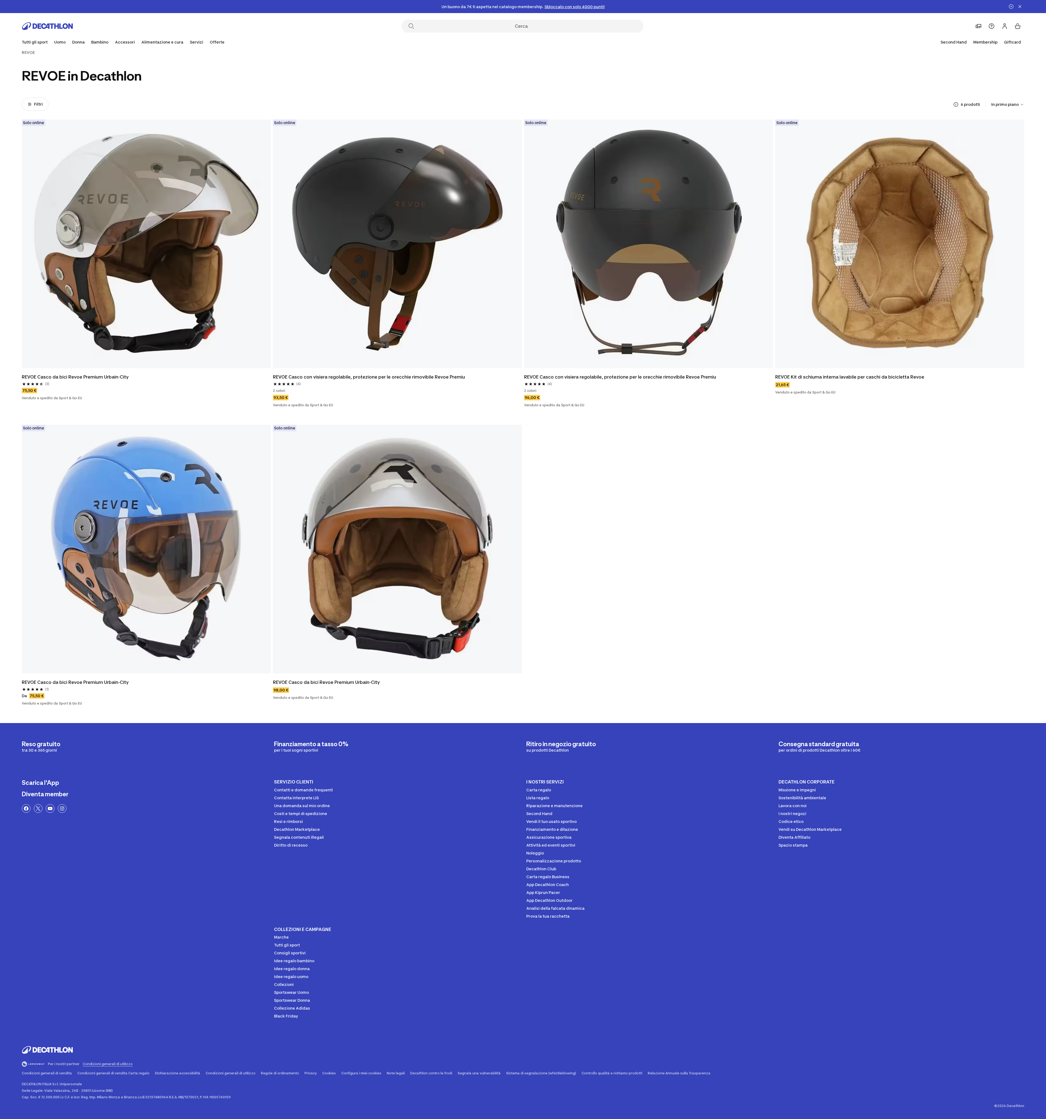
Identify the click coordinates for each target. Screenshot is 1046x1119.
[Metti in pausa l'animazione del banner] (1011, 6)
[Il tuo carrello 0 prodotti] (1017, 26)
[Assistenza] (991, 26)
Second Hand (954, 42)
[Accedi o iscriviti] (1004, 26)
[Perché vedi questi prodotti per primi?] (956, 104)
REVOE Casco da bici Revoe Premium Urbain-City (75, 377)
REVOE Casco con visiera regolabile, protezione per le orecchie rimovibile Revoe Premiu (369, 377)
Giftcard (1012, 42)
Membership (985, 42)
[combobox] (1007, 104)
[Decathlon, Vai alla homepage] (47, 26)
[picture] (146, 243)
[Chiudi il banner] (1019, 6)
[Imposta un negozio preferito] (978, 26)
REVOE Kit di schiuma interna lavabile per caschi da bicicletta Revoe (849, 377)
